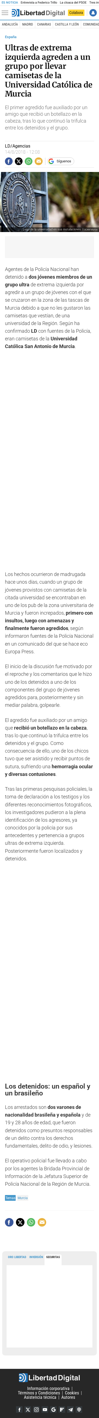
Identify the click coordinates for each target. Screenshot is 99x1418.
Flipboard (62, 1409)
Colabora (76, 12)
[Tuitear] (19, 161)
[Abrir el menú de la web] (6, 12)
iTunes (79, 1409)
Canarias (44, 24)
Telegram (70, 1409)
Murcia (23, 1198)
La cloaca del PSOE (73, 2)
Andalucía (10, 24)
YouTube (45, 1409)
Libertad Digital (49, 1377)
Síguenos (64, 161)
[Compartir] (9, 161)
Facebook (19, 1409)
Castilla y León (67, 24)
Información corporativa (48, 1388)
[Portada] (38, 13)
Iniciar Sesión (93, 12)
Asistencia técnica (40, 1397)
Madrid (27, 24)
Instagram (36, 1409)
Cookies (72, 1393)
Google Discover (53, 1409)
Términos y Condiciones (39, 1393)
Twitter (27, 1409)
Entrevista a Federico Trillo (39, 2)
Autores (68, 1397)
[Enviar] (28, 161)
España (10, 37)
